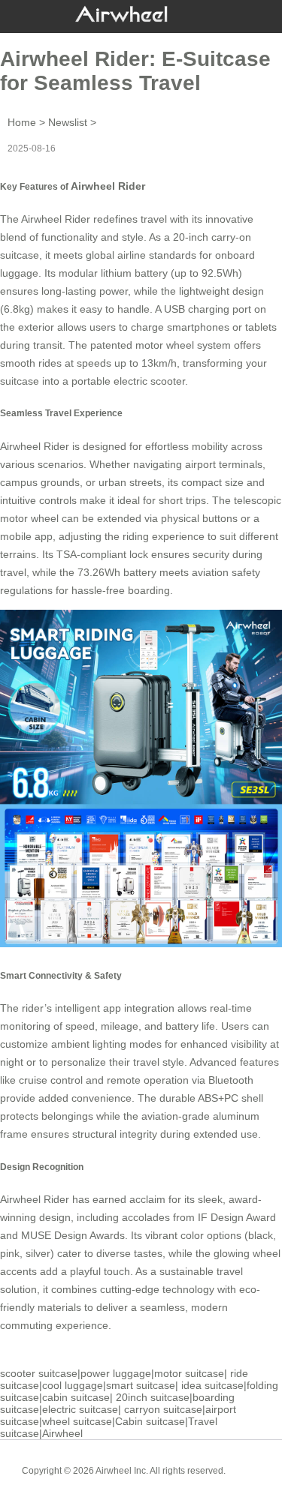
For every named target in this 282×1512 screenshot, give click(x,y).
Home (22, 122)
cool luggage (72, 1385)
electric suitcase (80, 1409)
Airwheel (62, 1433)
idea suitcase (212, 1385)
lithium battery (134, 273)
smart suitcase (140, 1385)
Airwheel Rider (108, 186)
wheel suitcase (77, 1421)
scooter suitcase (38, 1373)
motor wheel (164, 345)
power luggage (115, 1373)
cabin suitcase (76, 1397)
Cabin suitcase (150, 1421)
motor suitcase (189, 1373)
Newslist (67, 122)
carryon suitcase (163, 1409)
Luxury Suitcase (163, 1482)
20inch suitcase (153, 1397)
